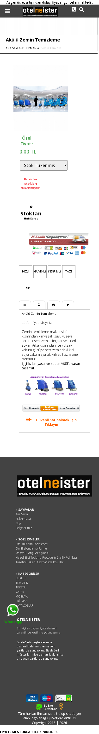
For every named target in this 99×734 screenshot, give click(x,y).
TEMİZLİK (22, 583)
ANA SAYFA (13, 48)
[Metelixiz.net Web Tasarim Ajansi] (61, 709)
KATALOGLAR (24, 606)
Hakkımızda (23, 519)
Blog (18, 523)
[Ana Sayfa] (40, 15)
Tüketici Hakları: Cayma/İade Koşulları (40, 562)
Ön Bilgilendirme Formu (31, 548)
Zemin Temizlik (50, 48)
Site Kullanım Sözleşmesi (32, 544)
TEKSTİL (21, 587)
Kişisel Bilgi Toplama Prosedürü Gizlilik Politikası (46, 558)
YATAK (20, 592)
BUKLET (21, 578)
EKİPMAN (31, 48)
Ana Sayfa (22, 514)
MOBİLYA (22, 596)
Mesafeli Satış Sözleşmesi (32, 553)
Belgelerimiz (24, 528)
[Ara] (74, 9)
